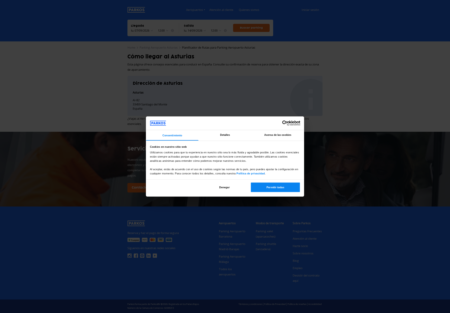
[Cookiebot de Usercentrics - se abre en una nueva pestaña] (284, 123)
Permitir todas (275, 187)
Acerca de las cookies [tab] (277, 134)
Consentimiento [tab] (172, 135)
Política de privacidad (250, 173)
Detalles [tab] (225, 134)
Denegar (224, 187)
